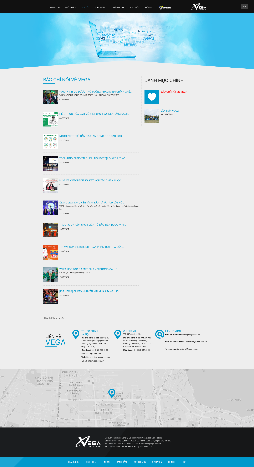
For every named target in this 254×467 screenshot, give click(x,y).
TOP (184, 462)
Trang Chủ (49, 317)
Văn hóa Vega (170, 110)
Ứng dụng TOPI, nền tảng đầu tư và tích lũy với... (92, 202)
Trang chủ (54, 7)
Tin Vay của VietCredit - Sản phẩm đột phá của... (91, 247)
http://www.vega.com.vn (100, 357)
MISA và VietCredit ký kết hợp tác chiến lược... (91, 180)
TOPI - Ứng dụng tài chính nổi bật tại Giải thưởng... (93, 158)
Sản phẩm (100, 7)
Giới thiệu (70, 7)
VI (244, 6)
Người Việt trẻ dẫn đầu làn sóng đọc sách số (90, 136)
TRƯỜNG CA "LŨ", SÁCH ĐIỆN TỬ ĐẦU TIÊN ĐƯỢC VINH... (93, 224)
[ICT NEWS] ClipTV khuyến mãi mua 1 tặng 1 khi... (90, 291)
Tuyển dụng (117, 7)
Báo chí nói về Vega (174, 91)
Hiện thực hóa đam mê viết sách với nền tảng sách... (94, 113)
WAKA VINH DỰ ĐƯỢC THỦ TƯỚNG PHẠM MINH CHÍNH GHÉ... (95, 91)
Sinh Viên (134, 7)
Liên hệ (149, 7)
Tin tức (85, 7)
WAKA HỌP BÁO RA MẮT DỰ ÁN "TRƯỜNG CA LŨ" (88, 269)
